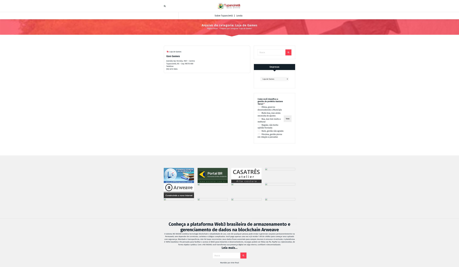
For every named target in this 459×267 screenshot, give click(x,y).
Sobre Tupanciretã (224, 15)
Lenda (239, 15)
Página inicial (212, 28)
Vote (288, 119)
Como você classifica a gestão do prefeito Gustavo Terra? (270, 101)
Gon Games (173, 56)
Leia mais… (230, 248)
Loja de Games (175, 52)
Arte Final (235, 263)
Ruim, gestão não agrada (272, 131)
